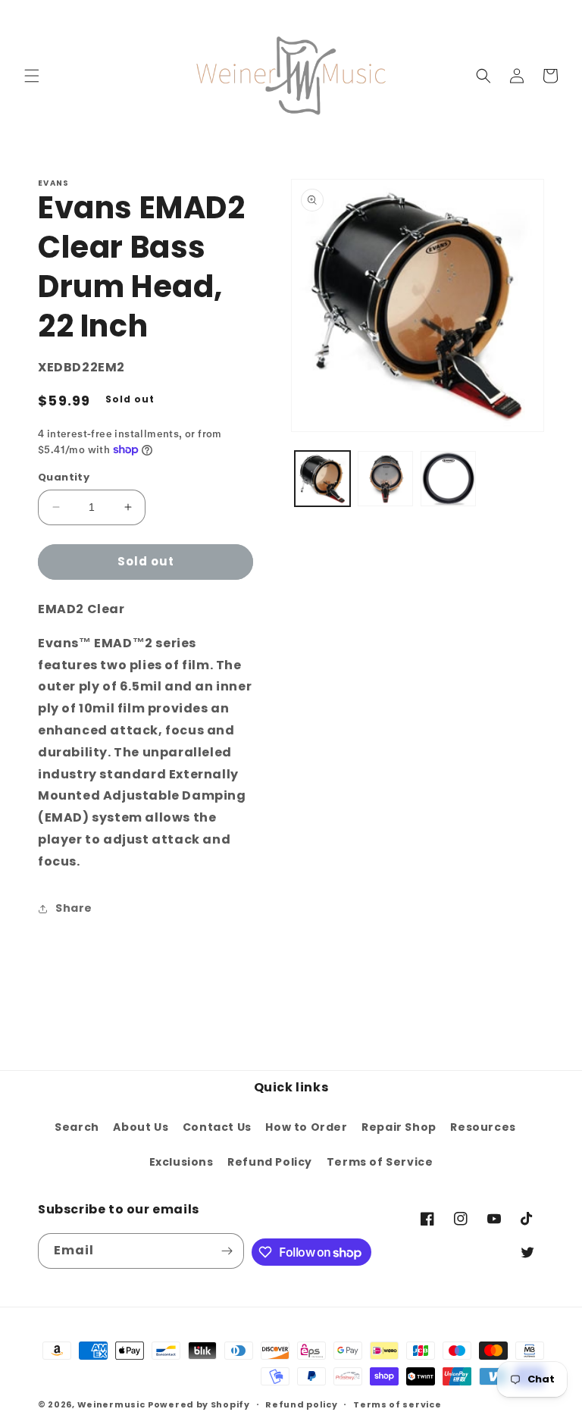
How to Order (306, 1127)
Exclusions (181, 1161)
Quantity (63, 477)
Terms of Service (380, 1161)
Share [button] (73, 908)
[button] (31, 75)
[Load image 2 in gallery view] (385, 478)
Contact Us (217, 1127)
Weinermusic (111, 1404)
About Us (140, 1127)
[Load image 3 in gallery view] (448, 478)
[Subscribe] (226, 1251)
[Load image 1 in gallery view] (322, 478)
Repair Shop (398, 1127)
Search (77, 1127)
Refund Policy (269, 1161)
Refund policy (301, 1404)
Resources (482, 1127)
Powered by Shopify (199, 1404)
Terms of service (397, 1404)
